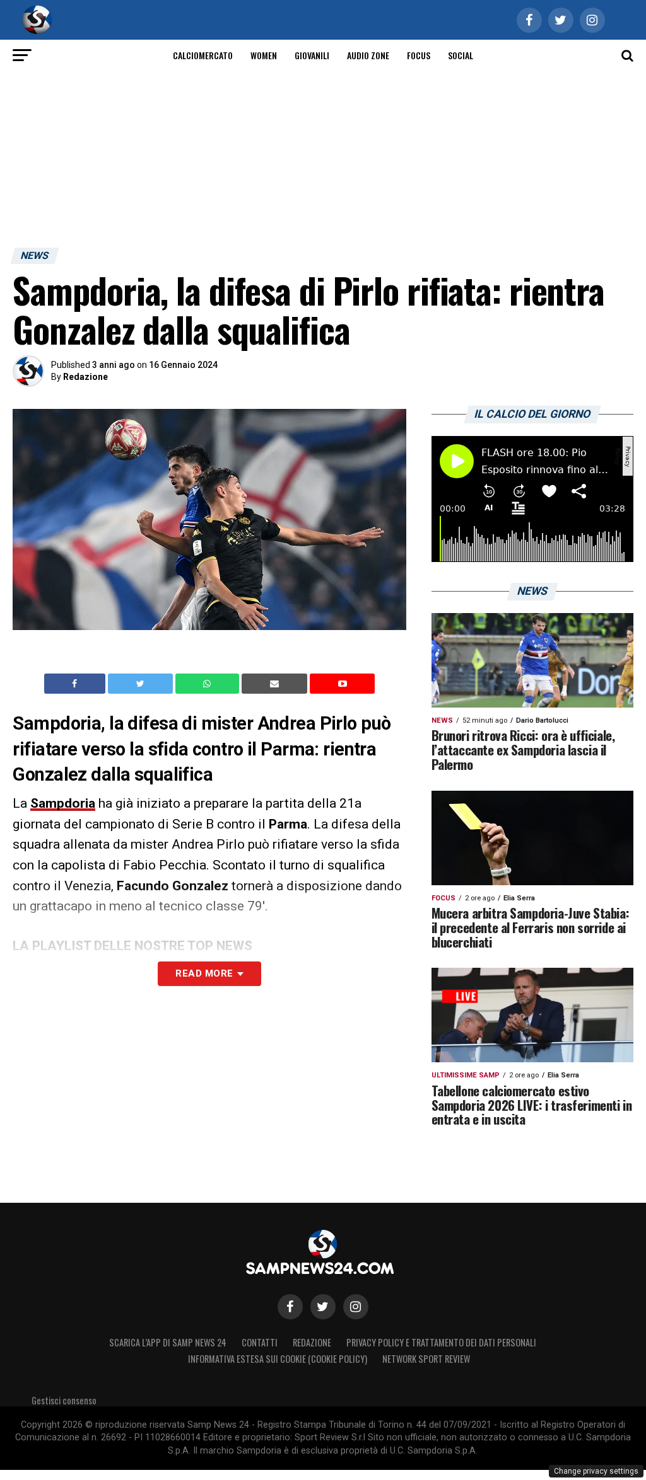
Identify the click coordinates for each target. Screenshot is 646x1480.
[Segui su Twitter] (323, 1306)
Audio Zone (368, 55)
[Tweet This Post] (141, 684)
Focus (418, 55)
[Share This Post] (208, 684)
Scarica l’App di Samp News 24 (167, 1342)
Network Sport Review (426, 1358)
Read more (204, 973)
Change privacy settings (596, 1471)
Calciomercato (203, 55)
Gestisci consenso (64, 1400)
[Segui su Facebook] (290, 1306)
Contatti (260, 1342)
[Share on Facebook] (76, 684)
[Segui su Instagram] (355, 1306)
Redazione (85, 377)
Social (460, 55)
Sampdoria (62, 803)
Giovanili (312, 55)
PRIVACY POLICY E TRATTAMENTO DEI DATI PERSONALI (441, 1342)
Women (263, 55)
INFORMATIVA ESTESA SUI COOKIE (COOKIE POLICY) (277, 1358)
